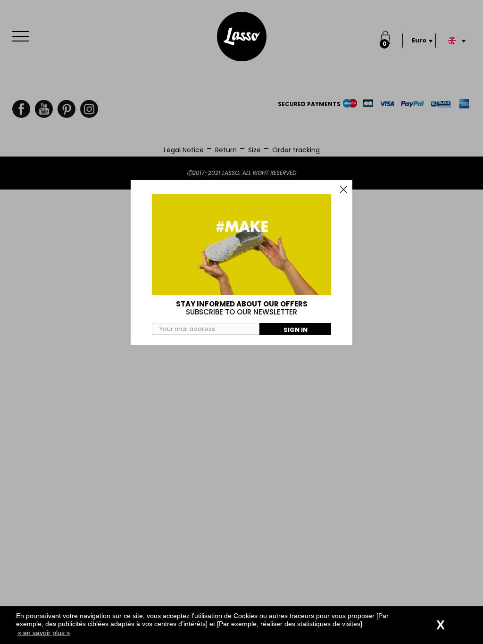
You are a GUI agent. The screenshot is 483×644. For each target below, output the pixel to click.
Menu (22, 36)
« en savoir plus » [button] (43, 632)
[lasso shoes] (241, 36)
